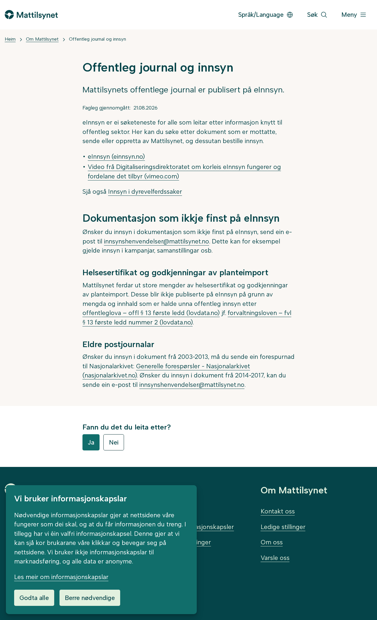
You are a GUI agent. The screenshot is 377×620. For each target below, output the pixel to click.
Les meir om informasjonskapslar (61, 577)
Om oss (272, 542)
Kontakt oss (278, 511)
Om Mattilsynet (42, 39)
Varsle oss (275, 557)
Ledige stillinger (283, 527)
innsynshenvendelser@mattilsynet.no (156, 241)
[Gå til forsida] (31, 14)
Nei (113, 442)
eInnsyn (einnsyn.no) (116, 156)
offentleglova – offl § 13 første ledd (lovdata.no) (151, 312)
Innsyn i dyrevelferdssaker (145, 191)
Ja (91, 442)
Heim (10, 39)
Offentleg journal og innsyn (97, 39)
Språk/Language (261, 14)
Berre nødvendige (90, 597)
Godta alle (34, 597)
